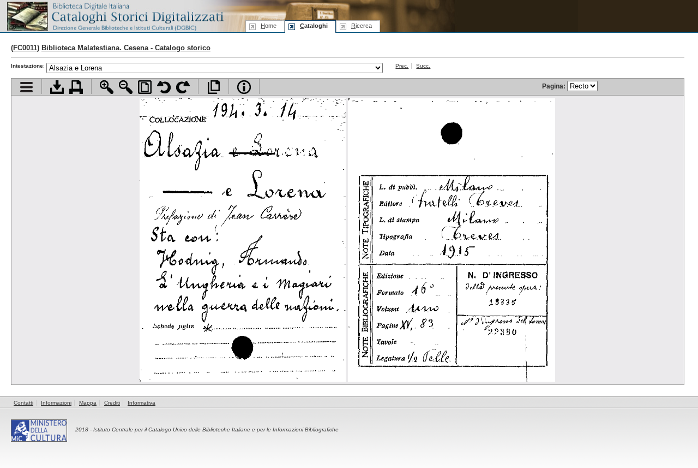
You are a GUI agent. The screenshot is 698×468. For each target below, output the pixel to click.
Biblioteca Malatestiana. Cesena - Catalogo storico (125, 48)
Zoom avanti (106, 87)
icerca (361, 25)
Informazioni (56, 403)
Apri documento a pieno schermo (213, 87)
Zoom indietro (126, 87)
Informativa (141, 403)
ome (268, 25)
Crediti (112, 403)
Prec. (401, 66)
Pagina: (554, 86)
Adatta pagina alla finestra (145, 87)
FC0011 (25, 48)
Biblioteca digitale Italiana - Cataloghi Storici (114, 15)
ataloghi (314, 25)
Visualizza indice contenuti (26, 87)
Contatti (23, 403)
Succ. (423, 66)
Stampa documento (76, 87)
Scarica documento (57, 87)
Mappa (88, 403)
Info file (244, 87)
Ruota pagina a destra (183, 87)
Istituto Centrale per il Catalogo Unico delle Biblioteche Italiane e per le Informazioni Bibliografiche (216, 429)
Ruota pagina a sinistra (164, 87)
